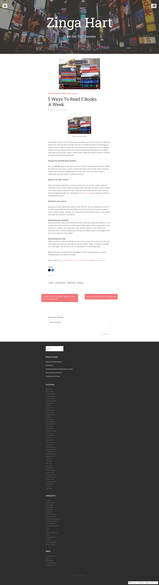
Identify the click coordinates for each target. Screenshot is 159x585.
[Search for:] (54, 349)
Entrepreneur (54, 93)
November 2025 (51, 396)
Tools (47, 535)
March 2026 (49, 392)
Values (75, 93)
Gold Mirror (49, 365)
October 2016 (50, 452)
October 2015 (50, 479)
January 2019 (50, 429)
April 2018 (49, 433)
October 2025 (50, 398)
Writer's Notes (50, 544)
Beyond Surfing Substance (54, 362)
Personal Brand (50, 516)
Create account (50, 556)
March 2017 (49, 440)
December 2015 (50, 475)
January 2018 (50, 435)
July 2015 (48, 486)
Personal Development (53, 519)
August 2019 (49, 426)
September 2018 (51, 431)
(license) (102, 260)
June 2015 (49, 489)
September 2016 (51, 454)
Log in (48, 558)
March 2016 (49, 468)
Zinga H (64, 110)
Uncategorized (50, 537)
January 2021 (50, 419)
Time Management (52, 533)
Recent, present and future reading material (74, 260)
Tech (47, 530)
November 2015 (51, 477)
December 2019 (50, 424)
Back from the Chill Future (54, 373)
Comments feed (50, 563)
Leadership (49, 510)
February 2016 (50, 470)
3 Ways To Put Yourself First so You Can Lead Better (58, 298)
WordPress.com (50, 565)
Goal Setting (49, 505)
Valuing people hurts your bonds (101, 296)
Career (48, 500)
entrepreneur (60, 283)
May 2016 (49, 463)
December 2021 (50, 415)
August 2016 (49, 456)
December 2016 (50, 447)
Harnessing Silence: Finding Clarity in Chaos (59, 369)
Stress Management (52, 526)
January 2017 (50, 445)
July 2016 (48, 459)
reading (80, 283)
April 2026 (49, 389)
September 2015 (51, 482)
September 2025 (51, 401)
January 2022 (50, 412)
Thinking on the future (53, 376)
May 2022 (49, 408)
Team (47, 528)
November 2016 (51, 449)
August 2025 (49, 403)
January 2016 (50, 472)
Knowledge (66, 93)
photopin (95, 260)
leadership (71, 283)
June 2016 (49, 461)
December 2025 (50, 394)
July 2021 (48, 417)
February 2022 (50, 410)
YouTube (87, 193)
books (51, 283)
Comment (105, 334)
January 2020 (50, 422)
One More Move (51, 514)
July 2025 (48, 405)
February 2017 (50, 442)
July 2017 (48, 438)
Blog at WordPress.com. (79, 575)
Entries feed (49, 561)
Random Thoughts (51, 521)
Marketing (49, 512)
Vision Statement (51, 542)
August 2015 (49, 484)
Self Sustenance (51, 523)
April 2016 (49, 465)
